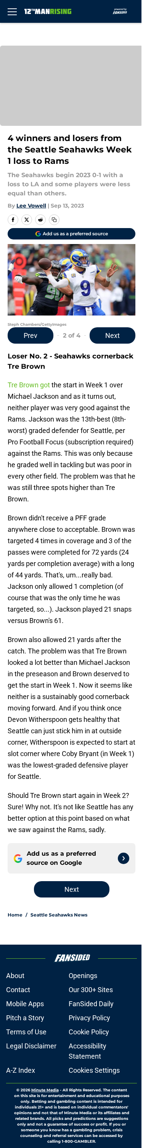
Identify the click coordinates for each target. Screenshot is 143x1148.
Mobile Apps (25, 1004)
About (15, 976)
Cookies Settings (94, 1070)
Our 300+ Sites (91, 990)
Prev (30, 335)
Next (112, 335)
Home (15, 915)
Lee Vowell (31, 205)
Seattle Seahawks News (59, 915)
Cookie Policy (89, 1032)
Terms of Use (26, 1032)
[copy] (54, 219)
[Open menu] (12, 11)
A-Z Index (20, 1070)
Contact (18, 990)
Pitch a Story (25, 1018)
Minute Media (45, 1090)
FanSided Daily (91, 1004)
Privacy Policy (89, 1018)
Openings (83, 976)
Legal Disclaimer (31, 1046)
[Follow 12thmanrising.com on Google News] (123, 858)
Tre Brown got (29, 385)
